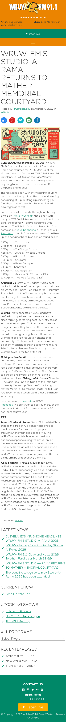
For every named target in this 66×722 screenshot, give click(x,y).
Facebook (7, 405)
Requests (33, 695)
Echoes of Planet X (18, 611)
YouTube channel (26, 230)
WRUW (5, 112)
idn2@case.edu (21, 109)
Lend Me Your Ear (50, 22)
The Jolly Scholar (22, 216)
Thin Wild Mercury (18, 621)
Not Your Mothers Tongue (23, 616)
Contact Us (33, 684)
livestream (7, 233)
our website (25, 401)
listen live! (34, 34)
